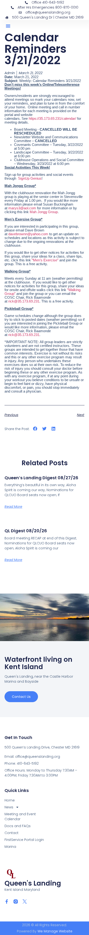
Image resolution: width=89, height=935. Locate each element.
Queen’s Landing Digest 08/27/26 (41, 478)
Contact (12, 832)
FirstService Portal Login (24, 839)
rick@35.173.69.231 (23, 301)
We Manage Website (54, 931)
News (9, 807)
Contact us (21, 696)
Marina (10, 846)
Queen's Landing (33, 883)
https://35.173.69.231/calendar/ (53, 118)
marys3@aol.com (22, 208)
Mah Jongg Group (44, 212)
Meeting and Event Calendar (20, 816)
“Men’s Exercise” (45, 260)
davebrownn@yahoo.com (28, 234)
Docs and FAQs (18, 826)
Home (10, 800)
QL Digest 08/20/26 (26, 531)
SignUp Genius (30, 178)
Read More (13, 506)
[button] (8, 25)
